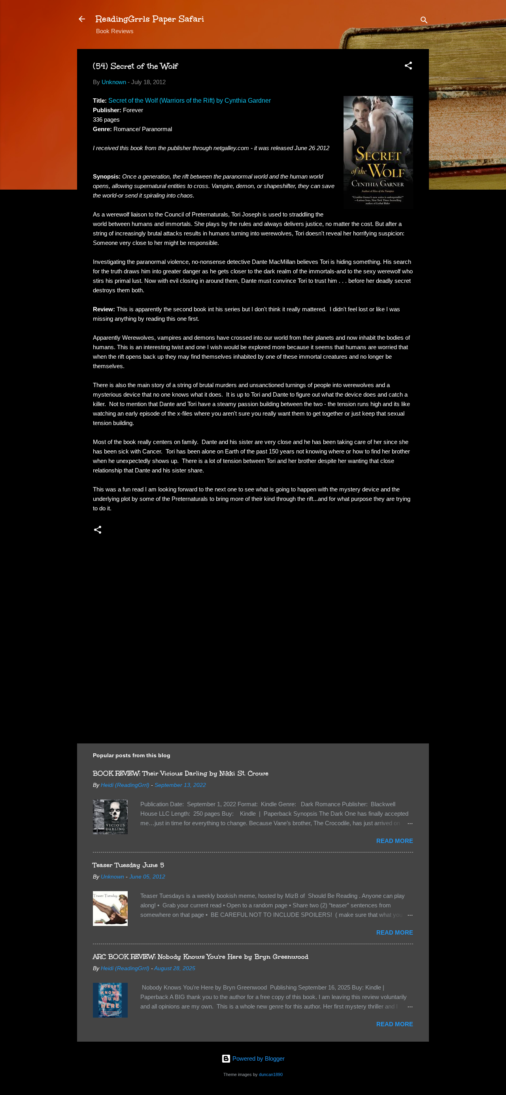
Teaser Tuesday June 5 (128, 865)
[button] (408, 67)
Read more (394, 840)
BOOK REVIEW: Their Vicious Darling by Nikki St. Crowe (180, 773)
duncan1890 (271, 1074)
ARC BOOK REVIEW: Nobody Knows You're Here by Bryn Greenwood (200, 956)
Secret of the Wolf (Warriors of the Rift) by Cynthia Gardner (189, 100)
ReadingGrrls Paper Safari (150, 18)
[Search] (424, 21)
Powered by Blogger (258, 1058)
